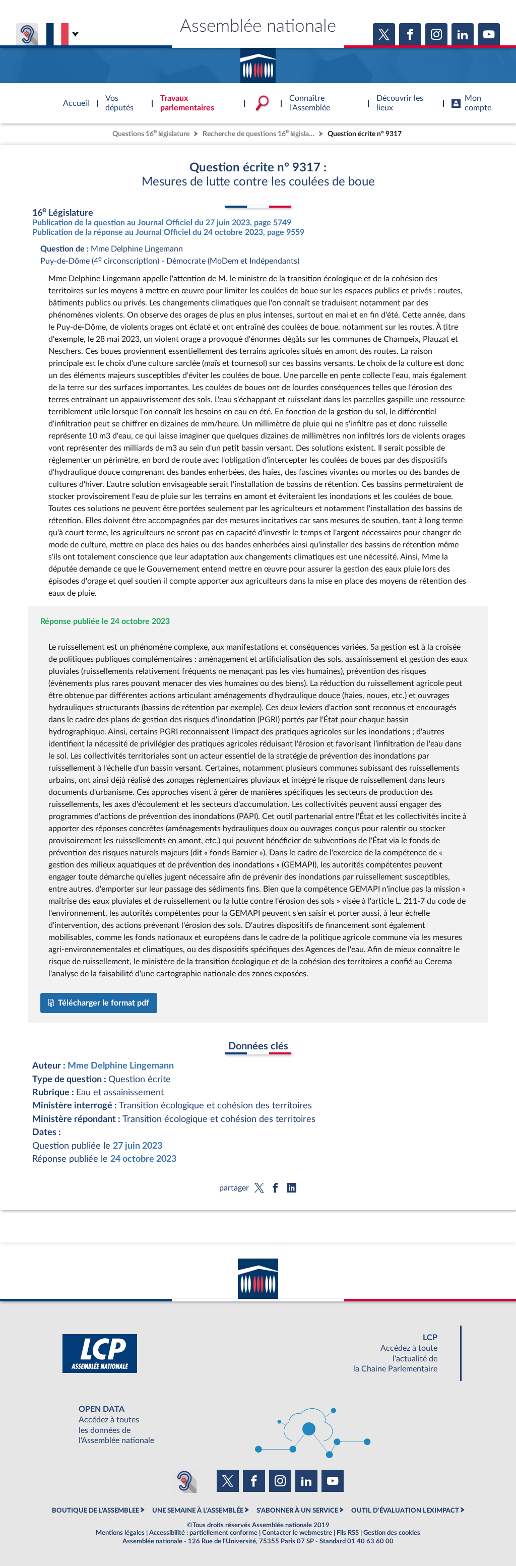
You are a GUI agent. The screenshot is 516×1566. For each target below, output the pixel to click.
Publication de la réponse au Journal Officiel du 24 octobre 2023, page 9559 (168, 232)
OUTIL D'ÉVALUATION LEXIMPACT (405, 1511)
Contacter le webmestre (297, 1533)
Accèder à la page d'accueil (258, 62)
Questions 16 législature (150, 133)
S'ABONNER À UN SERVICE (297, 1511)
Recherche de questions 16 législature (259, 133)
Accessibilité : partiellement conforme (203, 1533)
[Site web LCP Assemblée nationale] (258, 1353)
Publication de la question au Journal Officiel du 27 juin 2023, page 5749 (161, 223)
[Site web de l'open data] (258, 1425)
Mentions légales (120, 1533)
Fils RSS (348, 1533)
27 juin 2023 (137, 1146)
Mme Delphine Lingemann (121, 1065)
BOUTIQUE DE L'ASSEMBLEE (95, 1511)
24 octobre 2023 (143, 1159)
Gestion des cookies (391, 1533)
